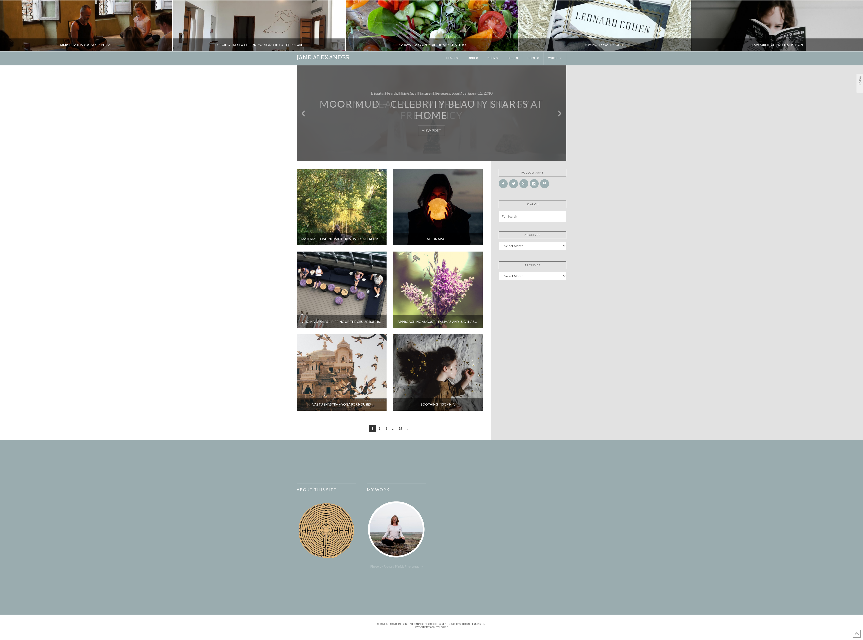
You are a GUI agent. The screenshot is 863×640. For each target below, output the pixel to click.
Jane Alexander (323, 57)
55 (400, 428)
